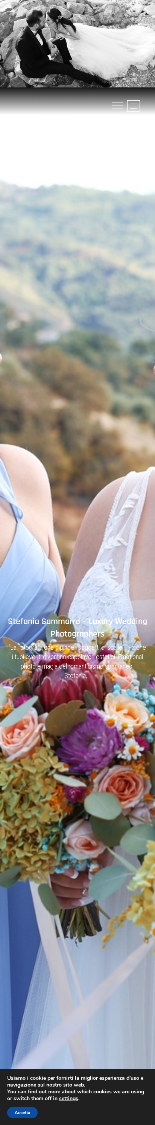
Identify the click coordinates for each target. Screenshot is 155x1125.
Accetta (22, 1113)
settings (68, 1098)
